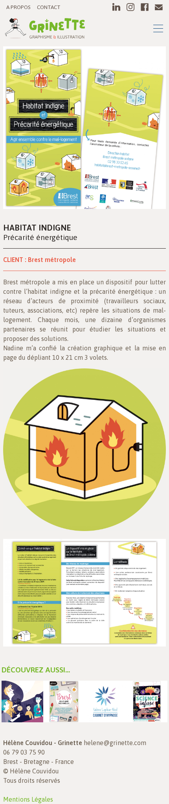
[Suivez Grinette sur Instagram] (130, 7)
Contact (49, 7)
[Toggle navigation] (158, 29)
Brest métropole (52, 259)
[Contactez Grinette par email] (159, 7)
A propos (18, 7)
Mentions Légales (28, 799)
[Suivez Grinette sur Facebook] (145, 7)
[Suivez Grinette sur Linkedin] (116, 7)
